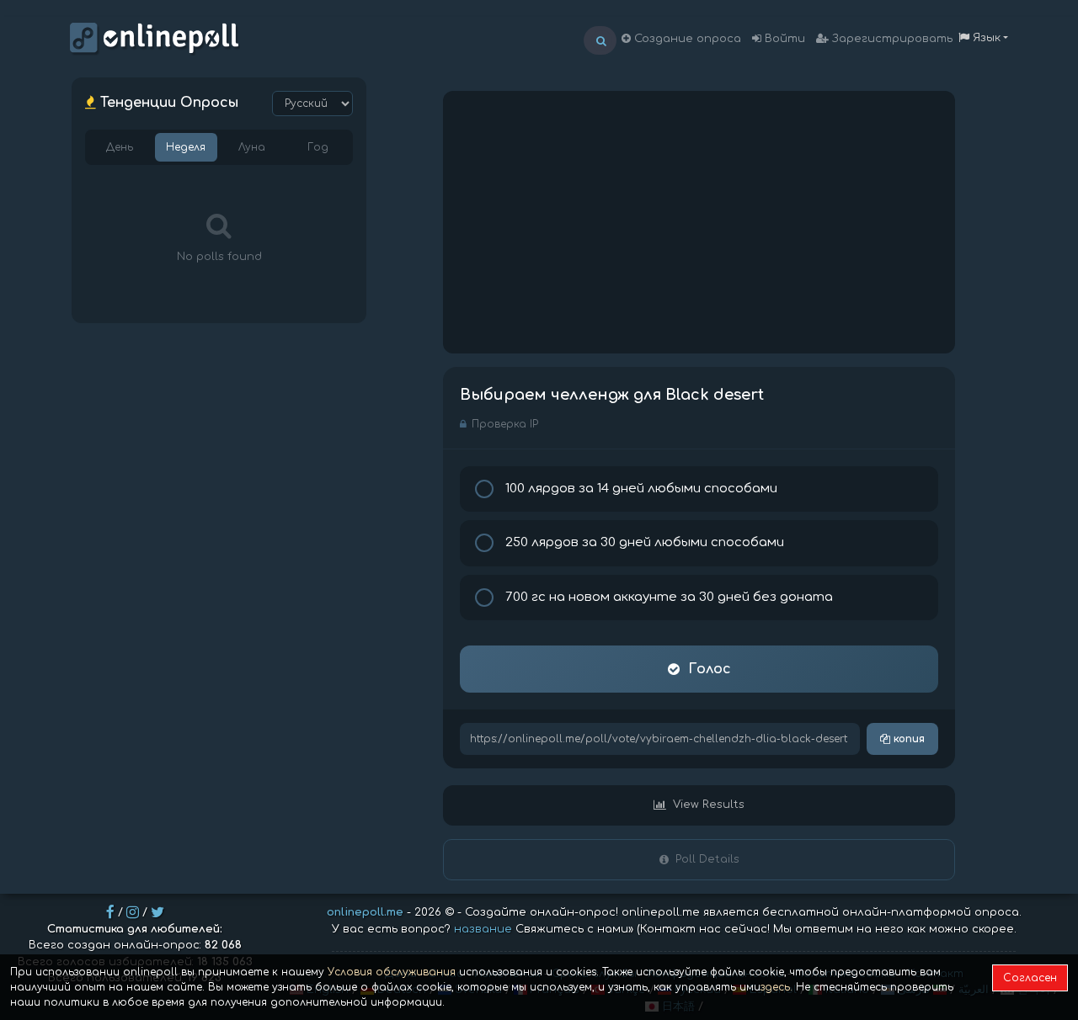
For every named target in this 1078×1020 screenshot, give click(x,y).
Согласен (1030, 978)
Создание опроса (686, 39)
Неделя (185, 147)
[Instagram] (132, 912)
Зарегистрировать (891, 39)
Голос (709, 669)
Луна (251, 147)
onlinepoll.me (365, 912)
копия (907, 739)
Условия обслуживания (392, 972)
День (119, 147)
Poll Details (707, 859)
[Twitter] (157, 912)
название (483, 929)
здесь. (776, 987)
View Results (708, 804)
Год (317, 147)
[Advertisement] (699, 222)
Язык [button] (985, 38)
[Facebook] (110, 912)
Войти (783, 39)
